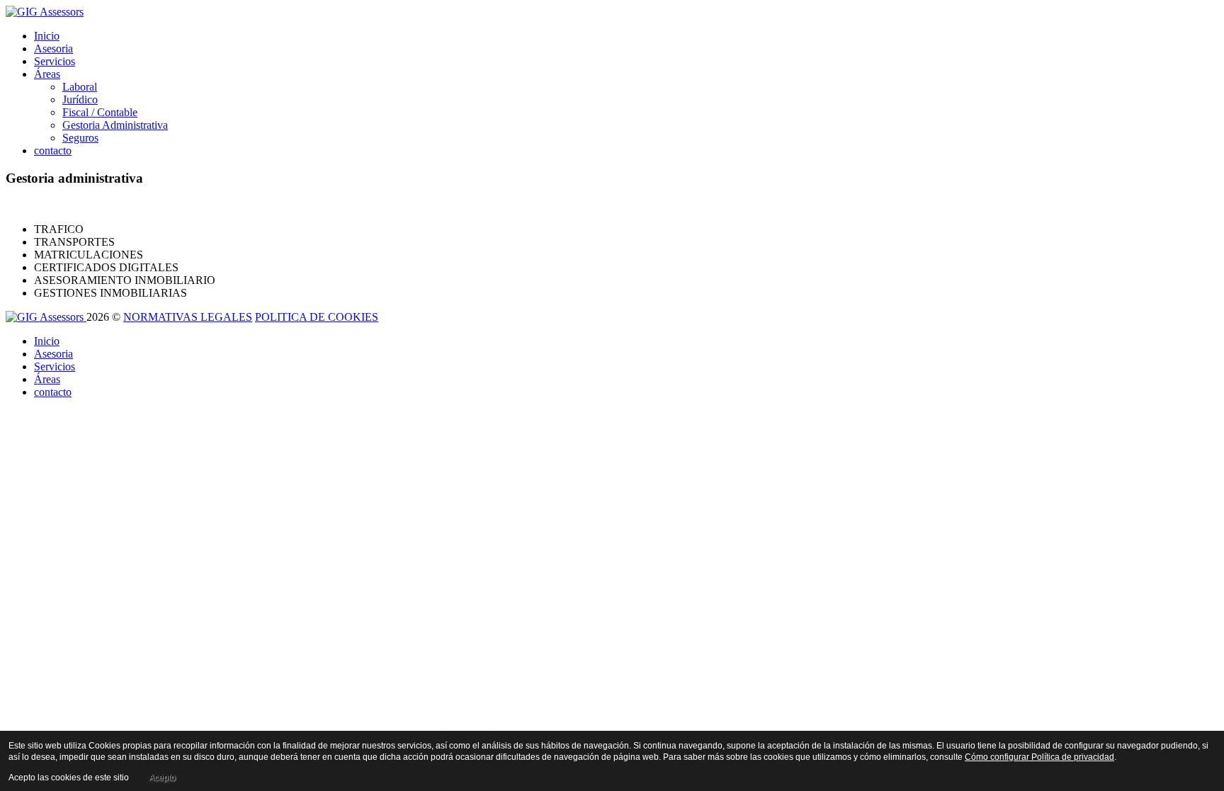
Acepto (162, 778)
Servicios (54, 61)
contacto (53, 150)
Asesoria (53, 48)
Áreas (47, 74)
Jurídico (80, 99)
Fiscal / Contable (99, 112)
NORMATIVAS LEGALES (187, 317)
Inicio (47, 36)
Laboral (79, 87)
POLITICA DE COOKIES (316, 317)
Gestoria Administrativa (115, 125)
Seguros (80, 138)
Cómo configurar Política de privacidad (1039, 757)
